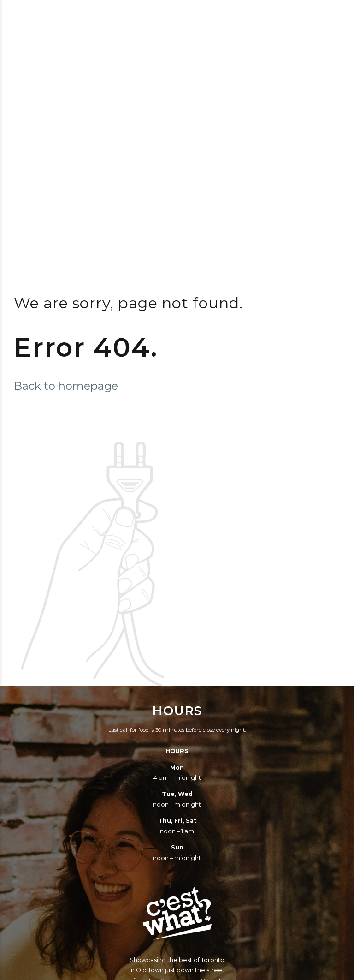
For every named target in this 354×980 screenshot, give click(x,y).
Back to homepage (66, 386)
